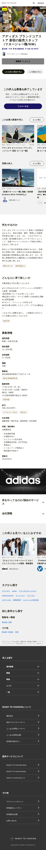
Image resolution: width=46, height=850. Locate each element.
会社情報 (7, 513)
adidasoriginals (8, 595)
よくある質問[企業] (13, 735)
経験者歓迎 (17, 600)
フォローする (23, 106)
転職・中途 (8, 49)
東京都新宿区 (19, 49)
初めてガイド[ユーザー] (15, 722)
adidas (14, 591)
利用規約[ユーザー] (13, 808)
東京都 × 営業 (7, 622)
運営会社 (9, 716)
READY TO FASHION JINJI (16, 771)
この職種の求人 (35, 72)
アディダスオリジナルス (27, 591)
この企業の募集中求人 (13, 72)
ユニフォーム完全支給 (31, 600)
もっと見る (37, 120)
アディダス (6, 591)
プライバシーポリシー (14, 801)
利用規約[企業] (12, 814)
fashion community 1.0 (15, 778)
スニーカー (31, 595)
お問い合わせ (11, 820)
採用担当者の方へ (13, 741)
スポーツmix (6, 600)
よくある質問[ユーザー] (15, 728)
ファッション (20, 595)
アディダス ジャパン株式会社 (17, 54)
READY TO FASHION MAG (16, 765)
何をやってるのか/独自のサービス (20, 501)
